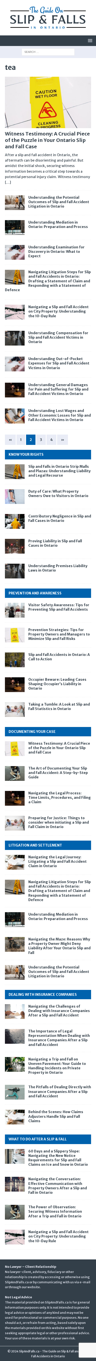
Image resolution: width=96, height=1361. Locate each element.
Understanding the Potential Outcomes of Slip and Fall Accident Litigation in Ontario (58, 202)
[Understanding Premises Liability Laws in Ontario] (15, 571)
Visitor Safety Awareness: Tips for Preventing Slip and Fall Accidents (58, 607)
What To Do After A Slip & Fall (38, 1139)
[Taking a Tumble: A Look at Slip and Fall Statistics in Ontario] (15, 709)
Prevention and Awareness (35, 593)
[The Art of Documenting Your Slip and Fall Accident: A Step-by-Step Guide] (15, 773)
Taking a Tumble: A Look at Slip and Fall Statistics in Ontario (59, 706)
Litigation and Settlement (35, 845)
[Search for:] (48, 51)
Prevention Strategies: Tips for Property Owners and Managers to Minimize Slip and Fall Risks (59, 634)
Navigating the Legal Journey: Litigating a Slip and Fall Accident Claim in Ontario (57, 861)
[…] (8, 182)
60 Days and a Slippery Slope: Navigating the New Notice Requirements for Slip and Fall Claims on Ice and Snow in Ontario (58, 1158)
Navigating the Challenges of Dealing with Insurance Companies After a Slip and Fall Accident (59, 1010)
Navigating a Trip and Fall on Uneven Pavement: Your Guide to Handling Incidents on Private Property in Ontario (57, 1066)
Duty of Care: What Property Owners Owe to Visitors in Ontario (58, 493)
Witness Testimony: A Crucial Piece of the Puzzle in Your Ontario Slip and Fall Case (47, 140)
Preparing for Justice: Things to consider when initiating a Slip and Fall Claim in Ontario (58, 822)
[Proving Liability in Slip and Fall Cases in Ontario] (15, 546)
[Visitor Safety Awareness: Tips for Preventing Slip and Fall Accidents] (15, 610)
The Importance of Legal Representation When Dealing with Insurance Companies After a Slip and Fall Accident (59, 1038)
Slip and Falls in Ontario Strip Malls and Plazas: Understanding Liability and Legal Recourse (59, 471)
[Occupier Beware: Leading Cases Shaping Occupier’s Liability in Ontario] (15, 684)
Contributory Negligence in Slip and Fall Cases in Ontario (59, 518)
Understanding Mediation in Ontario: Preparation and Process (58, 224)
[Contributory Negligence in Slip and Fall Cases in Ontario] (15, 521)
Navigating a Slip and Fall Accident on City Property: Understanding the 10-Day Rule (58, 311)
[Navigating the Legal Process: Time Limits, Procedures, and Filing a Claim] (15, 798)
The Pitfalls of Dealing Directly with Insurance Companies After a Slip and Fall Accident (59, 1091)
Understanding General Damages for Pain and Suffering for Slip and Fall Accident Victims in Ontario (58, 389)
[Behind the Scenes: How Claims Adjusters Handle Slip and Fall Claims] (15, 1117)
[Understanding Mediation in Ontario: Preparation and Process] (15, 227)
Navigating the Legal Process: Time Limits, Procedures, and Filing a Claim (59, 797)
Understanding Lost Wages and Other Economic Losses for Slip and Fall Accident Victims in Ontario (59, 415)
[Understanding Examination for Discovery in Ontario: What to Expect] (15, 252)
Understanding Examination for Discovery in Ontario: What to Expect (56, 251)
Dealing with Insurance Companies (43, 994)
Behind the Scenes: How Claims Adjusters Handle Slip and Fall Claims (55, 1116)
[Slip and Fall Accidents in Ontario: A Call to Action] (15, 659)
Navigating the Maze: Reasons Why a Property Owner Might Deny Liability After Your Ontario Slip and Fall (59, 946)
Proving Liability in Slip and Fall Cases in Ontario (55, 543)
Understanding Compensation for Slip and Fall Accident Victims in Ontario (58, 337)
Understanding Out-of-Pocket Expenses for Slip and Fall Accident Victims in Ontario (58, 363)
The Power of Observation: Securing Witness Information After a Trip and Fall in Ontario (55, 1211)
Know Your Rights (26, 454)
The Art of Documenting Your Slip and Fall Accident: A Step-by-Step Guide (58, 772)
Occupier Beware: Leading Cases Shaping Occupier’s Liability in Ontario (57, 684)
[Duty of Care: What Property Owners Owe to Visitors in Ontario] (15, 496)
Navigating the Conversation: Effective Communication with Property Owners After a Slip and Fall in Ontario (57, 1186)
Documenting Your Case (32, 731)
